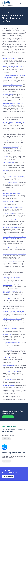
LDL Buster (5, 170)
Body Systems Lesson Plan (9, 350)
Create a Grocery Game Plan (10, 147)
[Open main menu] (24, 3)
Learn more (6, 438)
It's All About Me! (7, 358)
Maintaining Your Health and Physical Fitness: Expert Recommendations (14, 237)
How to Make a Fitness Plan (10, 220)
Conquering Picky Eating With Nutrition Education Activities (13, 104)
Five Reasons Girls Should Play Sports (12, 207)
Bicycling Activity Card (8, 201)
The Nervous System (8, 379)
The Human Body (7, 334)
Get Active (5, 271)
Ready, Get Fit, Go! (7, 285)
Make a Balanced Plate (8, 162)
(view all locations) (9, 5)
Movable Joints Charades (9, 328)
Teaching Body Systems (9, 365)
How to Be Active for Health (10, 248)
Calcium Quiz (6, 141)
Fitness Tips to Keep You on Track (11, 277)
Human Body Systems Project (10, 371)
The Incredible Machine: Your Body (12, 342)
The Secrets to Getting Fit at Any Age (12, 305)
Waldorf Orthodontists (8, 385)
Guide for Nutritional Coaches (10, 133)
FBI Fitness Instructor (8, 213)
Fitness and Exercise (8, 299)
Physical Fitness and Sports (10, 261)
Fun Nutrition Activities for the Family (12, 85)
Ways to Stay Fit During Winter (11, 227)
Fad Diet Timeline (7, 116)
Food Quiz (5, 156)
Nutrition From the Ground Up (10, 58)
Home (3, 10)
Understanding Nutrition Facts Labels (12, 66)
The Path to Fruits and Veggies (10, 182)
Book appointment (8, 417)
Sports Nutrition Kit (8, 94)
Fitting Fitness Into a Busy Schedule (12, 319)
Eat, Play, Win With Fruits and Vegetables (13, 176)
